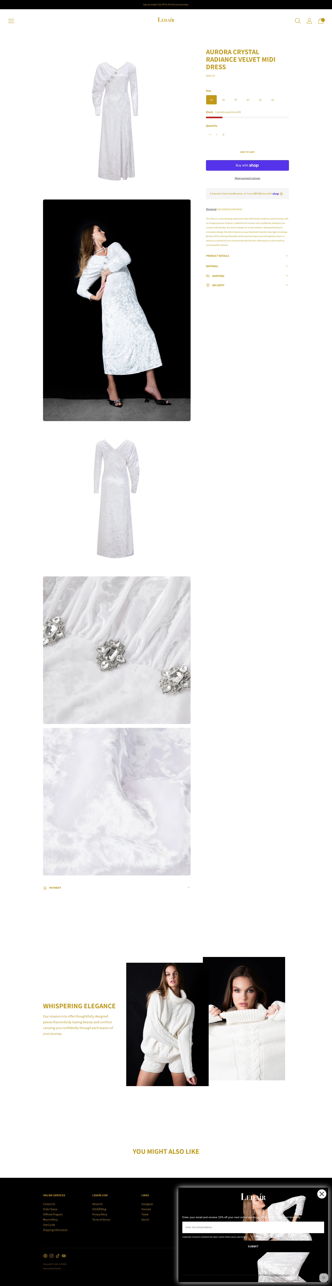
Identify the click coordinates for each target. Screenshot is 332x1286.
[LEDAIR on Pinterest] (45, 1256)
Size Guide (49, 1224)
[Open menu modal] (11, 21)
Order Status (50, 1209)
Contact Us (49, 1204)
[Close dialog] (322, 1194)
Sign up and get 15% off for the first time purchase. (166, 4)
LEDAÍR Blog (99, 1209)
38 (235, 99)
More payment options (247, 178)
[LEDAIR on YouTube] (63, 1256)
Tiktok (145, 1214)
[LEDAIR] (166, 21)
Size (208, 90)
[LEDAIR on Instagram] (51, 1256)
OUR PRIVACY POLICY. (280, 1275)
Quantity (211, 125)
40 (248, 99)
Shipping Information (55, 1230)
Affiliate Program (53, 1214)
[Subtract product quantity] (210, 134)
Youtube (146, 1209)
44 (272, 99)
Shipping (211, 209)
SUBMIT (253, 1246)
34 (211, 99)
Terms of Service (101, 1219)
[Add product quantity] (223, 134)
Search (145, 1219)
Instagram (147, 1204)
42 (260, 99)
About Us (97, 1204)
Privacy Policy (99, 1214)
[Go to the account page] (309, 21)
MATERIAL (212, 266)
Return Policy (50, 1219)
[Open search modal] (297, 21)
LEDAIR (62, 1264)
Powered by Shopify (52, 1268)
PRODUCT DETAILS (217, 256)
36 (223, 99)
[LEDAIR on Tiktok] (57, 1256)
